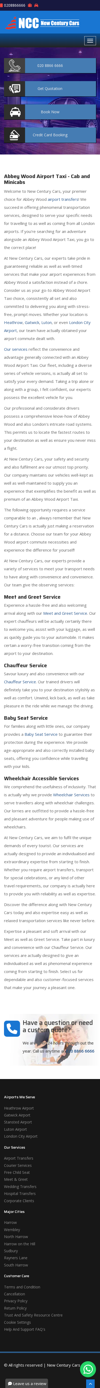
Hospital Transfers (20, 1193)
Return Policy (15, 1308)
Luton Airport (15, 1129)
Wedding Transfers (20, 1186)
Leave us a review (29, 1383)
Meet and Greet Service (65, 613)
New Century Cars (63, 1365)
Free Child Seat (17, 1172)
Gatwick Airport (17, 1115)
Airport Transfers (18, 1158)
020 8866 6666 (80, 1051)
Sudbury (11, 1250)
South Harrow (16, 1265)
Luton (46, 322)
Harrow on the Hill (19, 1243)
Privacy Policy (15, 1300)
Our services (15, 349)
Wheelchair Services (71, 794)
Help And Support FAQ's (24, 1329)
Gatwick (32, 322)
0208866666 (14, 5)
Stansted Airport (18, 1122)
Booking (50, 134)
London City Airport (21, 1136)
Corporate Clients (19, 1200)
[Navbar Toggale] (90, 40)
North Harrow (16, 1236)
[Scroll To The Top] (90, 1383)
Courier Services (18, 1165)
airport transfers (63, 199)
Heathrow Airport (19, 1108)
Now (50, 111)
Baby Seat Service (41, 734)
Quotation (50, 88)
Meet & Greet (16, 1179)
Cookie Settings (17, 1322)
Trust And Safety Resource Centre (33, 1315)
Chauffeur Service (20, 681)
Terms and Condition (22, 1286)
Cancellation (14, 1293)
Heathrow (13, 322)
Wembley (12, 1229)
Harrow (10, 1222)
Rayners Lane (15, 1257)
